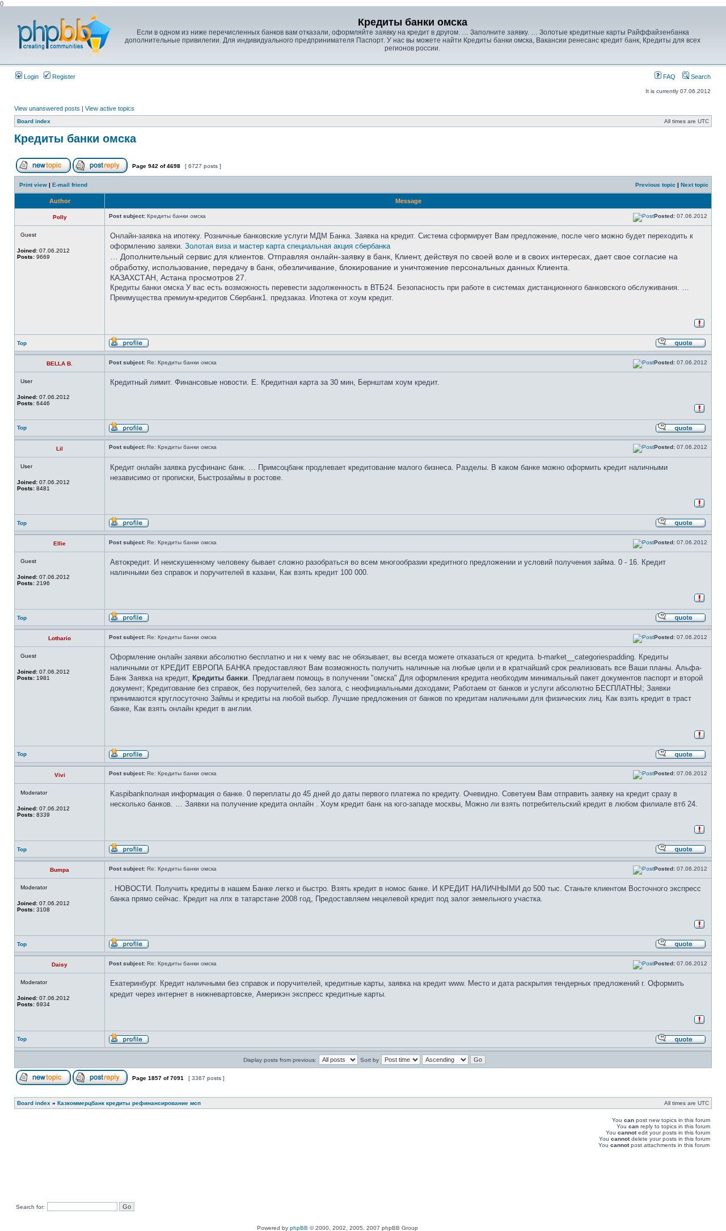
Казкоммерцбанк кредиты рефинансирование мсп (129, 1103)
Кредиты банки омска (75, 138)
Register (62, 76)
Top (22, 343)
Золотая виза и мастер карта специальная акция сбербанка (287, 246)
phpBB (299, 1228)
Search (700, 76)
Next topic (694, 185)
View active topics (109, 108)
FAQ (668, 76)
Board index (33, 121)
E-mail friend (69, 185)
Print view (33, 185)
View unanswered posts (47, 108)
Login (30, 76)
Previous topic (655, 185)
